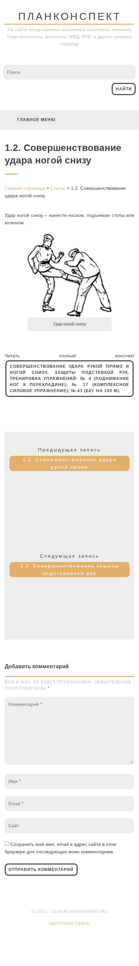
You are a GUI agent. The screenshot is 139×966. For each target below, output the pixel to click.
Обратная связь (69, 923)
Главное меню (36, 119)
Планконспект (69, 16)
